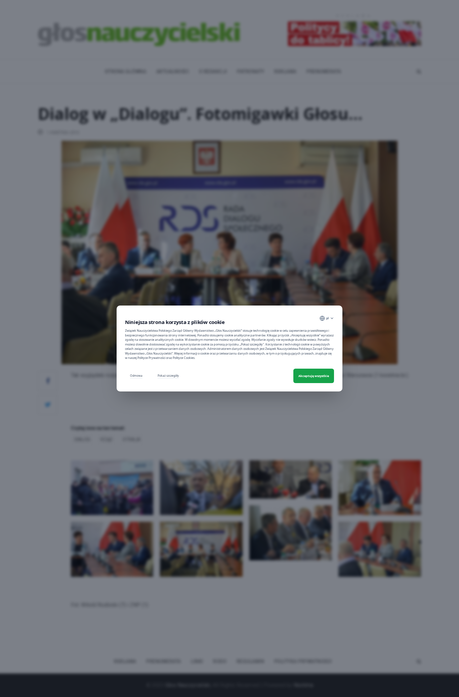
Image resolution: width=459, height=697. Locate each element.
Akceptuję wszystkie (313, 376)
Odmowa (136, 375)
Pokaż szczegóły (168, 375)
